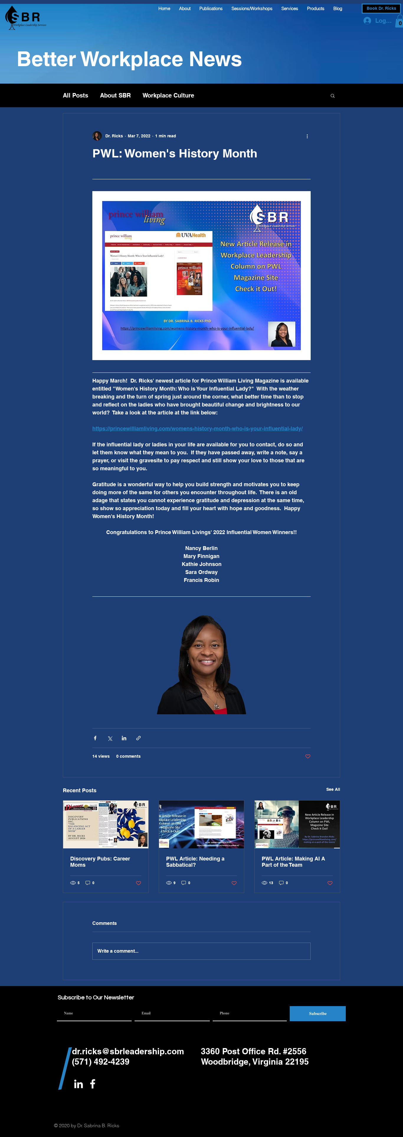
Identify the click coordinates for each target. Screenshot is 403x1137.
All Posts (75, 95)
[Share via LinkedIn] (124, 738)
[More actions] (307, 135)
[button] (332, 95)
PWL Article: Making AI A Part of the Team (293, 861)
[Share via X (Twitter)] (109, 738)
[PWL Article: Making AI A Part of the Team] (297, 824)
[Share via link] (138, 738)
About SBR (115, 95)
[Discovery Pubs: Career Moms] (105, 824)
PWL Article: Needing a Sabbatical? (195, 861)
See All (333, 789)
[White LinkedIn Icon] (78, 1084)
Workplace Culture (168, 95)
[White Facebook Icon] (92, 1084)
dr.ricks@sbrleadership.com (128, 1051)
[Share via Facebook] (95, 738)
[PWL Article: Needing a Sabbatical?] (201, 824)
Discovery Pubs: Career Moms (100, 861)
